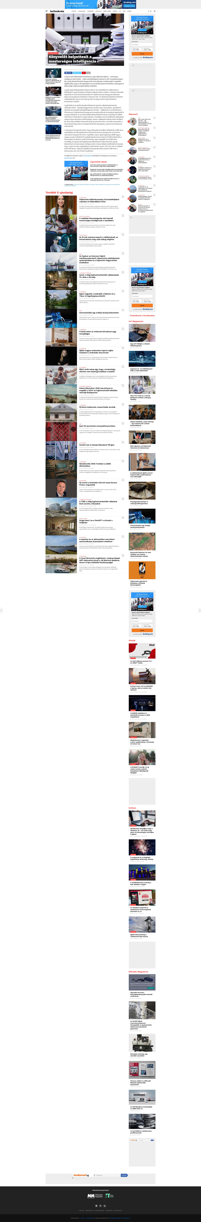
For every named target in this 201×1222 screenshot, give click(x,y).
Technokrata (87, 156)
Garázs (115, 11)
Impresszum (109, 1210)
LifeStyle (98, 11)
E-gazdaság (81, 11)
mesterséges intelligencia (103, 184)
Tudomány (90, 11)
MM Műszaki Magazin (115, 1218)
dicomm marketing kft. (87, 1218)
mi (112, 184)
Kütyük (74, 11)
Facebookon (68, 158)
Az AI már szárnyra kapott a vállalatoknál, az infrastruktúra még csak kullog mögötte (53, 81)
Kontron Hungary (79, 184)
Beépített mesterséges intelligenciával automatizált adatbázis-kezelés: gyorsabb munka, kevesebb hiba (53, 100)
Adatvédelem (118, 1210)
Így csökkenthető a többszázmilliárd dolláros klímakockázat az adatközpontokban (53, 119)
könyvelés (87, 184)
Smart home (107, 11)
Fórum (129, 11)
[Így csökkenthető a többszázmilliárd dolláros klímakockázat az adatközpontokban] (53, 115)
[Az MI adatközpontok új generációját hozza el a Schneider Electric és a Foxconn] (53, 133)
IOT (120, 11)
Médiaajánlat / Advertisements (95, 1210)
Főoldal (81, 1210)
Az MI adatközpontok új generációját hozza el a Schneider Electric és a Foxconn (53, 138)
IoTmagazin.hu (126, 1218)
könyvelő (93, 184)
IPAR (124, 11)
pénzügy (115, 184)
